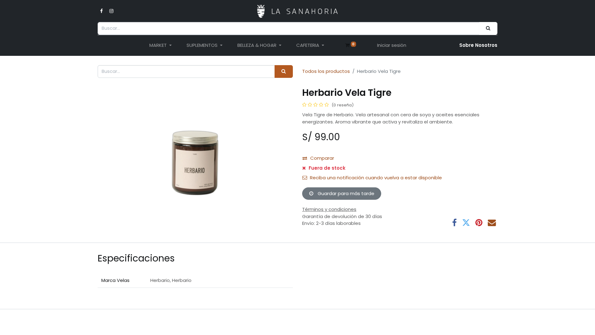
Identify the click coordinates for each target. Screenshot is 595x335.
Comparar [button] (322, 158)
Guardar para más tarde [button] (345, 193)
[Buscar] (488, 28)
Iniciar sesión (391, 45)
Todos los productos (326, 71)
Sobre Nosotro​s (478, 45)
